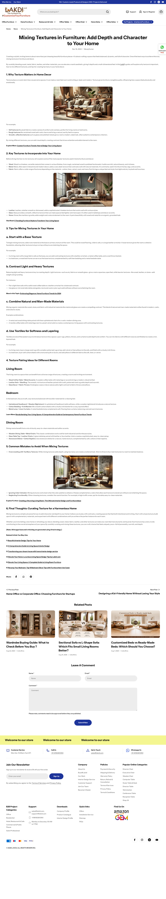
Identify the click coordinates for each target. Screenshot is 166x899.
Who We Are (6, 2)
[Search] (107, 11)
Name (31, 673)
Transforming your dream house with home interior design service (33, 551)
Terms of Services (39, 783)
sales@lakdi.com (97, 753)
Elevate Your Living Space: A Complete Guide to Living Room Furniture (34, 562)
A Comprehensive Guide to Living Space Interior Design (29, 546)
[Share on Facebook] (16, 577)
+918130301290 (37, 818)
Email (87, 673)
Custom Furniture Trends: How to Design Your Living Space (39, 146)
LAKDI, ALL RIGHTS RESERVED (23, 848)
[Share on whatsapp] (24, 577)
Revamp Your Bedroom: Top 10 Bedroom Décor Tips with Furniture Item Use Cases (39, 568)
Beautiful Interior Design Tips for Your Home (24, 540)
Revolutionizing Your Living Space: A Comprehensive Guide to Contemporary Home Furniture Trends (54, 414)
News (16, 29)
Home (8, 29)
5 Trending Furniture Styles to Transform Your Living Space (36, 221)
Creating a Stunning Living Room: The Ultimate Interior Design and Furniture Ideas (50, 501)
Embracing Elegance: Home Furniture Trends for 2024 (40, 293)
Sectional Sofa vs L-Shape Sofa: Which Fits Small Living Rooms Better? (79, 646)
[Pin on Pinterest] (31, 577)
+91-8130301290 (57, 753)
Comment (33, 686)
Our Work (17, 2)
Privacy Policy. (55, 783)
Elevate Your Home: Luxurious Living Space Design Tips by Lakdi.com (34, 557)
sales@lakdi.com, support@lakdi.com (39, 812)
